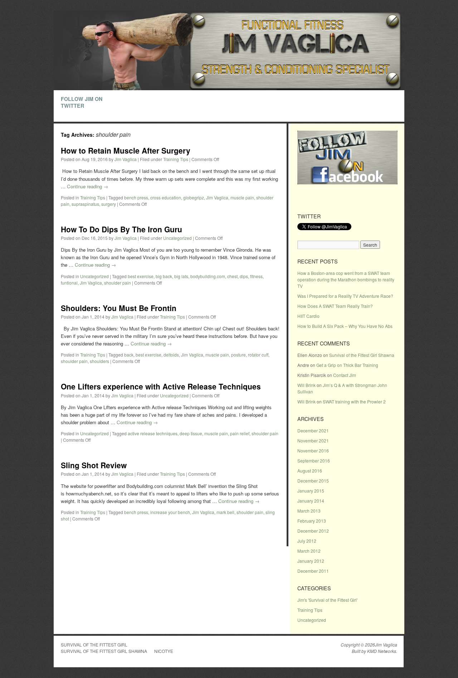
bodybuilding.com (207, 276)
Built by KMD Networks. (374, 651)
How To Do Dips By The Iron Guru (121, 229)
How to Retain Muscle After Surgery (125, 150)
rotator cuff (258, 355)
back (128, 355)
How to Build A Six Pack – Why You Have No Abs (345, 326)
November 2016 (313, 450)
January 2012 (310, 561)
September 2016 (313, 460)
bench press (136, 197)
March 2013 (309, 511)
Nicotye (163, 651)
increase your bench (170, 512)
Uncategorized (177, 238)
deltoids (171, 355)
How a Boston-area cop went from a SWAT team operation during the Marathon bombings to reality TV (345, 279)
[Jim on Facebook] (347, 182)
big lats (181, 276)
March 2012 (309, 551)
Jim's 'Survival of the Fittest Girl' (327, 600)
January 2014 (310, 501)
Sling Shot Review (94, 465)
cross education (165, 197)
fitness (256, 276)
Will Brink (306, 385)
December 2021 (313, 430)
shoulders (99, 361)
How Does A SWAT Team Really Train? (335, 306)
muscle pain (242, 197)
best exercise (141, 276)
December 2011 (313, 571)
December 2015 (313, 481)
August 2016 (309, 471)
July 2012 (306, 541)
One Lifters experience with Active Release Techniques (161, 386)
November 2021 (313, 440)
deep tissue (191, 433)
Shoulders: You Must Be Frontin (118, 307)
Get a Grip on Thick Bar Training (347, 365)
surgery (108, 204)
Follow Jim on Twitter (81, 102)
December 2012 (313, 531)
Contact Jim (344, 375)
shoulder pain (117, 283)
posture (238, 355)
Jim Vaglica (125, 159)
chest (232, 276)
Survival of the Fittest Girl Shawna (361, 355)
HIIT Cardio (308, 316)
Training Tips (175, 159)
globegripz (193, 197)
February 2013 (311, 521)
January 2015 (310, 491)
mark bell (225, 512)
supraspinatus (85, 204)
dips (244, 276)
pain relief (239, 433)
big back (164, 276)
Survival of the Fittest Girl (94, 644)
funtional (69, 283)
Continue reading (87, 186)
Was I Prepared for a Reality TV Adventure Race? (345, 296)
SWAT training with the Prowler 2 (354, 401)
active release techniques (152, 433)
